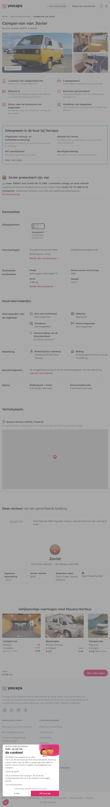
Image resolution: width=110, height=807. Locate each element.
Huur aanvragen (95, 673)
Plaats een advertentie (51, 726)
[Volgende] (37, 626)
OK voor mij (45, 793)
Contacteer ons (17, 798)
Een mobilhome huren (13, 732)
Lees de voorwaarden (41, 373)
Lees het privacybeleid (13, 785)
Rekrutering (33, 798)
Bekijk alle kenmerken (42, 286)
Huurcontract (46, 732)
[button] (5, 802)
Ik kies (16, 793)
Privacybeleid (76, 798)
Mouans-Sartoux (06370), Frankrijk (19, 28)
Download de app (57, 6)
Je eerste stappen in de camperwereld (14, 739)
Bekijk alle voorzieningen (44, 258)
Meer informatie (13, 160)
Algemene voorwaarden (54, 798)
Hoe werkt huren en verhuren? (17, 726)
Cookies (90, 798)
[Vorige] (5, 626)
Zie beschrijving (10, 194)
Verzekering (45, 737)
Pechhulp (44, 743)
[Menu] (103, 6)
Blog (4, 798)
